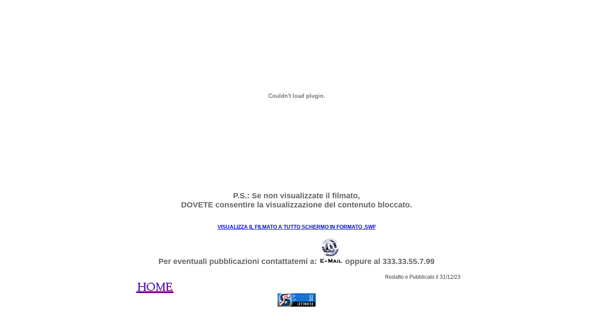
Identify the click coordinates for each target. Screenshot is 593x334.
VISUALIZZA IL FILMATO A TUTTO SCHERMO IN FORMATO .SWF (296, 227)
